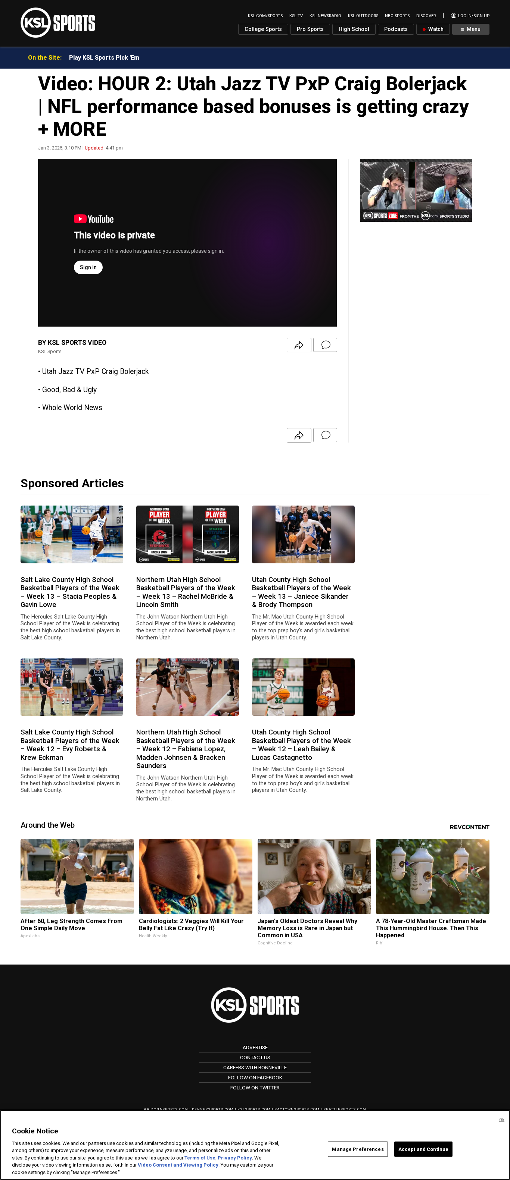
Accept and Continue (423, 1149)
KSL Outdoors (363, 15)
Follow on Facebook (255, 1077)
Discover (426, 15)
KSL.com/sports (265, 15)
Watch (435, 29)
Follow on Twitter (255, 1088)
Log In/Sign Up (473, 15)
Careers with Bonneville (255, 1067)
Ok (501, 1119)
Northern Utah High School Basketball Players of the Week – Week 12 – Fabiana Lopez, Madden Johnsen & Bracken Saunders (185, 749)
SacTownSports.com (297, 1109)
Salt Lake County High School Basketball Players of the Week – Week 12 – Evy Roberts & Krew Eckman (70, 744)
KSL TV (296, 15)
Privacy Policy (235, 1158)
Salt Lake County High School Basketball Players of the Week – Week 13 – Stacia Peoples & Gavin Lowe (70, 592)
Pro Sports (310, 29)
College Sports (263, 29)
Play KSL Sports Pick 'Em (104, 57)
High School (354, 29)
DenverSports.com (213, 1109)
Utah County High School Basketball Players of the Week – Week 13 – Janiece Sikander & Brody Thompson (301, 592)
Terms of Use (199, 1158)
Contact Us (255, 1057)
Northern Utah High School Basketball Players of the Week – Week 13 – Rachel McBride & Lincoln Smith (185, 592)
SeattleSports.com (344, 1109)
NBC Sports (397, 15)
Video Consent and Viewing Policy (178, 1165)
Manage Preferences (357, 1149)
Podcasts (396, 29)
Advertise (255, 1047)
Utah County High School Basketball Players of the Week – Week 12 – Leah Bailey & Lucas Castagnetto (301, 744)
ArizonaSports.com (166, 1109)
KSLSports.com (254, 1109)
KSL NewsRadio (325, 15)
